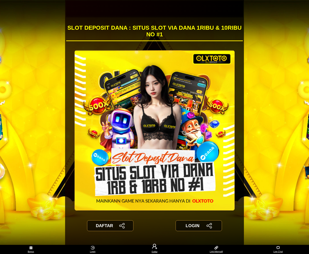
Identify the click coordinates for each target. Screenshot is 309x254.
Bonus (31, 251)
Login (92, 251)
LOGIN (192, 225)
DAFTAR (104, 225)
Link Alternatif (216, 251)
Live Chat (278, 251)
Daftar (155, 251)
